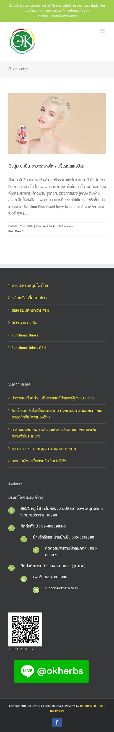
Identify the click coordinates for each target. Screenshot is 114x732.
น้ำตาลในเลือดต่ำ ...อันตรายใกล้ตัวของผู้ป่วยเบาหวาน (53, 398)
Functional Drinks (45, 226)
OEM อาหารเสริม (24, 323)
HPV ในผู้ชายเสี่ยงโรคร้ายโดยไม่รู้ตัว (39, 461)
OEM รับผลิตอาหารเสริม (30, 310)
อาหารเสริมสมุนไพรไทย (30, 285)
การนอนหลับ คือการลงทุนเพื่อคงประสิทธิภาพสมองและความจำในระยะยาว (54, 433)
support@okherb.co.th (64, 15)
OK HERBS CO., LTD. (91, 706)
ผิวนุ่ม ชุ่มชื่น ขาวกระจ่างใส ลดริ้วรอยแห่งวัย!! (46, 166)
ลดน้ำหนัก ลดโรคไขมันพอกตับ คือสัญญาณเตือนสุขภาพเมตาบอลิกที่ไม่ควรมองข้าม (57, 414)
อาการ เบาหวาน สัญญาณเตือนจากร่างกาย (44, 448)
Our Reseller (57, 711)
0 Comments (66, 226)
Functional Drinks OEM (29, 347)
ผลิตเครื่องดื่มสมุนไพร (29, 298)
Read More (14, 231)
